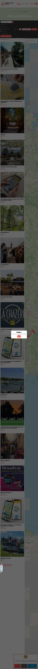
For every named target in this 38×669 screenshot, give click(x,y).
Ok (19, 336)
